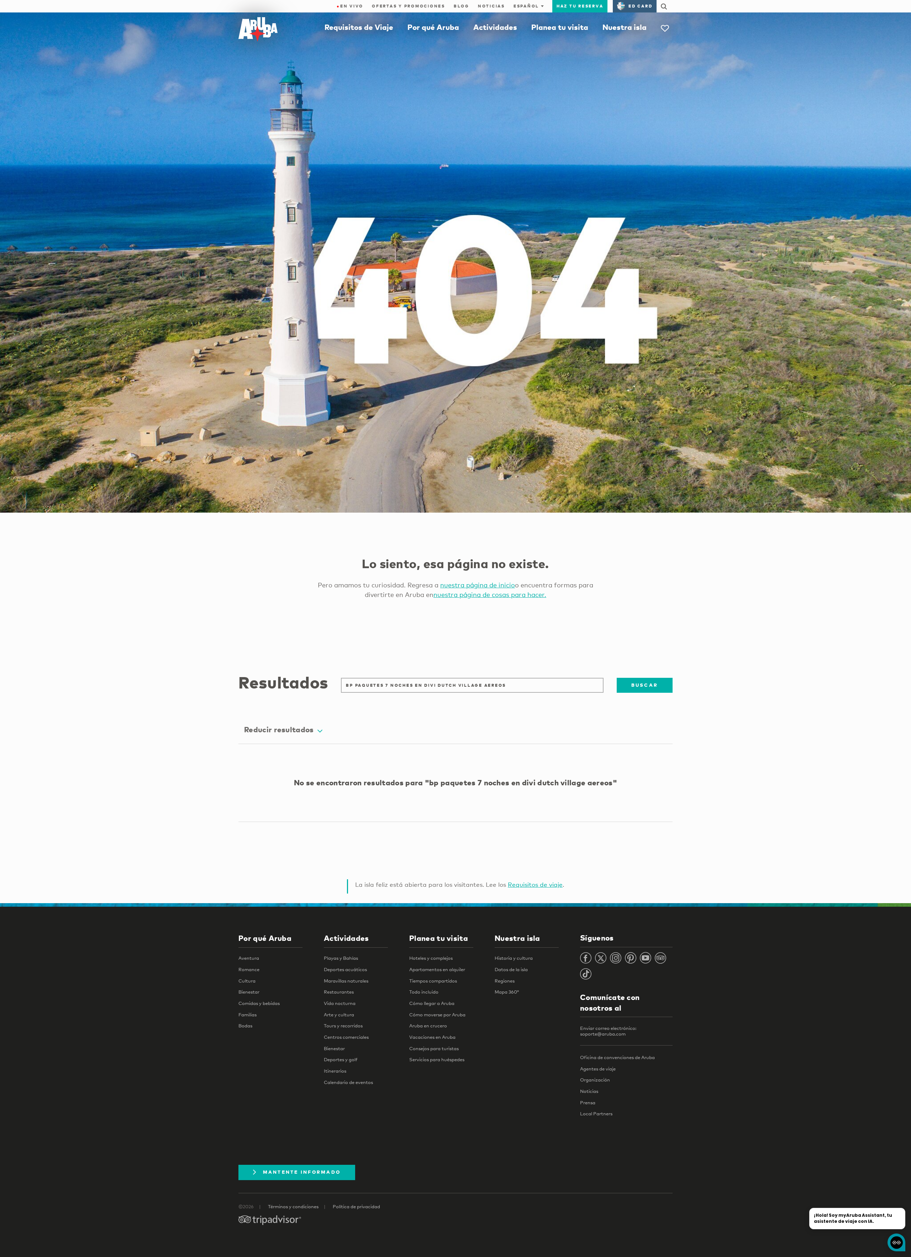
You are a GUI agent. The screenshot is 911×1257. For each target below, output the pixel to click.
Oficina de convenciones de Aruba (617, 1057)
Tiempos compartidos (433, 981)
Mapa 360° (507, 992)
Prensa (587, 1102)
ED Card (640, 6)
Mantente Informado (302, 1172)
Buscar (644, 685)
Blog (461, 6)
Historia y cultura (514, 958)
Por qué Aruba (433, 27)
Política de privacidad (356, 1206)
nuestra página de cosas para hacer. (489, 594)
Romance (248, 969)
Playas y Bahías (341, 958)
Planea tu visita (559, 27)
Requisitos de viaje (535, 884)
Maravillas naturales (346, 981)
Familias (247, 1014)
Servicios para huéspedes (436, 1059)
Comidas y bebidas (259, 1003)
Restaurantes (339, 992)
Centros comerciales (346, 1037)
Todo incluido (423, 992)
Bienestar (248, 992)
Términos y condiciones (293, 1206)
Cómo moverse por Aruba (437, 1014)
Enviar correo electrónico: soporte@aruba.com (608, 1031)
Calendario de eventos (348, 1082)
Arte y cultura (339, 1014)
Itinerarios (335, 1071)
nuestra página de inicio (477, 585)
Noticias (491, 6)
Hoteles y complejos (431, 958)
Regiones (505, 981)
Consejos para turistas (434, 1048)
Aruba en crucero (428, 1025)
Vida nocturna (340, 1003)
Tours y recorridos (343, 1025)
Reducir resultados (279, 729)
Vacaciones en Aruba (432, 1037)
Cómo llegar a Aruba (431, 1003)
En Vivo (350, 6)
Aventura (248, 958)
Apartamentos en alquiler (437, 969)
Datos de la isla (511, 969)
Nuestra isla (624, 27)
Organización (595, 1080)
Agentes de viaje (598, 1069)
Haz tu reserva (580, 6)
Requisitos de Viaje (359, 27)
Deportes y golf (341, 1059)
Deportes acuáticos (345, 969)
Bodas (245, 1025)
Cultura (247, 981)
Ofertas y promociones (408, 6)
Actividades (495, 27)
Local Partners (596, 1113)
